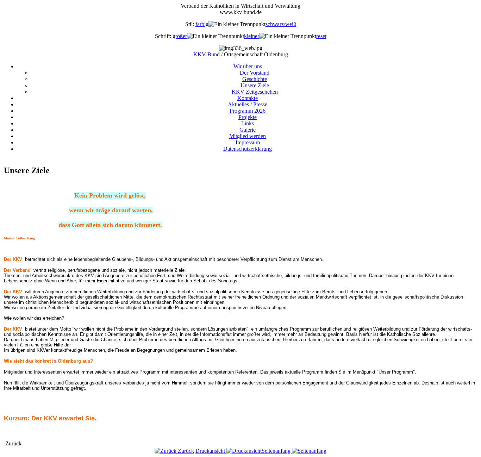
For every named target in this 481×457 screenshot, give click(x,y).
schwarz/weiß (281, 24)
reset (321, 36)
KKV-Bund (206, 54)
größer (180, 36)
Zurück (185, 451)
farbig (201, 24)
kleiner (251, 36)
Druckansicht (210, 451)
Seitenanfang (277, 451)
